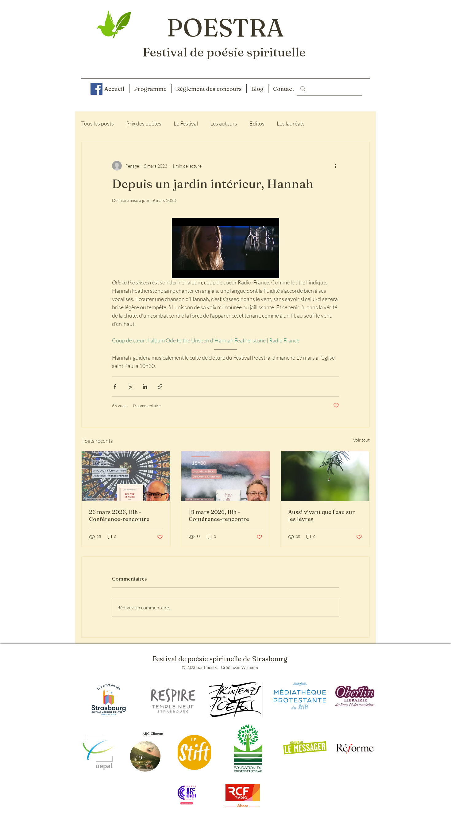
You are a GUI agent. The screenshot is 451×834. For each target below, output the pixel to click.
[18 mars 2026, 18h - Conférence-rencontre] (225, 476)
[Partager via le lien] (160, 386)
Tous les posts (97, 123)
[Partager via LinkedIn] (145, 386)
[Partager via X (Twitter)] (130, 386)
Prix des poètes (143, 123)
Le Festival (186, 123)
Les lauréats (291, 123)
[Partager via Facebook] (115, 386)
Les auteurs (223, 123)
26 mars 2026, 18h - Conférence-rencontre (119, 515)
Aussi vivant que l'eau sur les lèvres (321, 515)
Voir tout (361, 439)
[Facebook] (96, 89)
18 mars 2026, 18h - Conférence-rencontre (219, 515)
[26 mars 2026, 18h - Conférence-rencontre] (126, 476)
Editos (256, 123)
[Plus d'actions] (335, 165)
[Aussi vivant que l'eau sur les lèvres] (325, 476)
